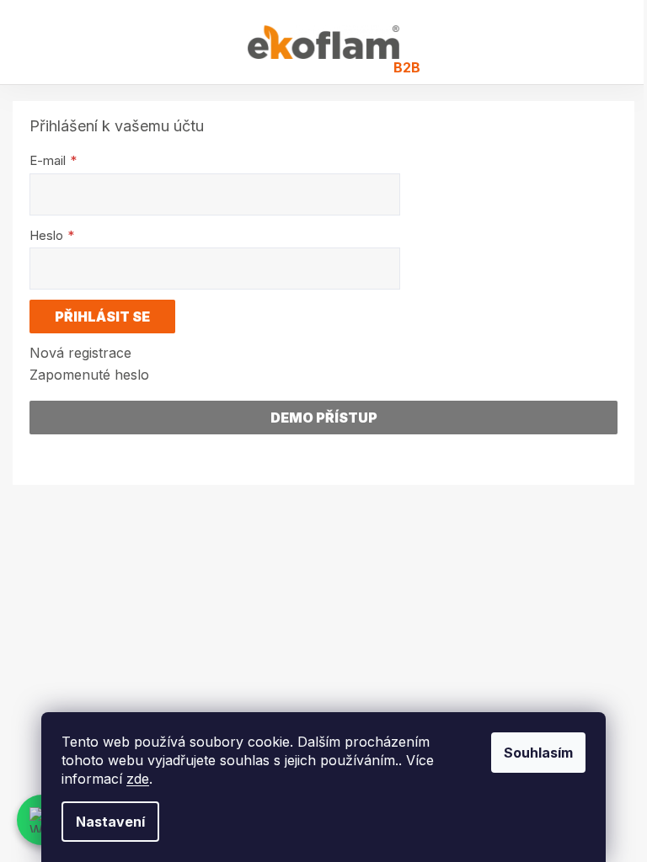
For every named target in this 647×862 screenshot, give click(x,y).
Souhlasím (538, 752)
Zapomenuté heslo (89, 374)
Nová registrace (80, 352)
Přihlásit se (102, 316)
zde (137, 778)
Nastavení (110, 821)
